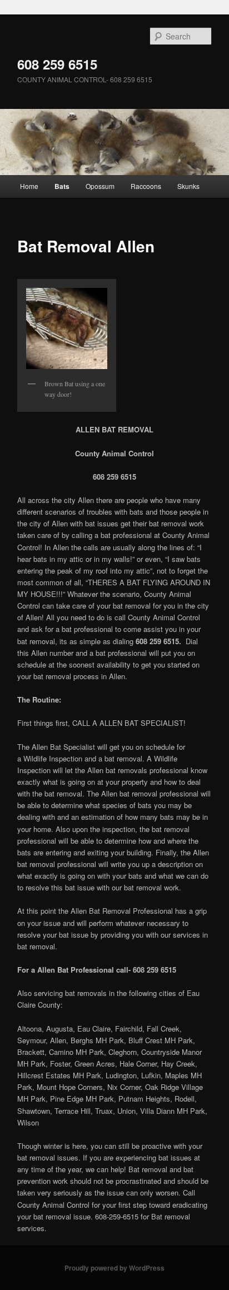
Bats (61, 186)
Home (29, 186)
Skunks (188, 186)
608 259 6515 (57, 63)
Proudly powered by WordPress (114, 1268)
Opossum (100, 186)
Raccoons (146, 186)
